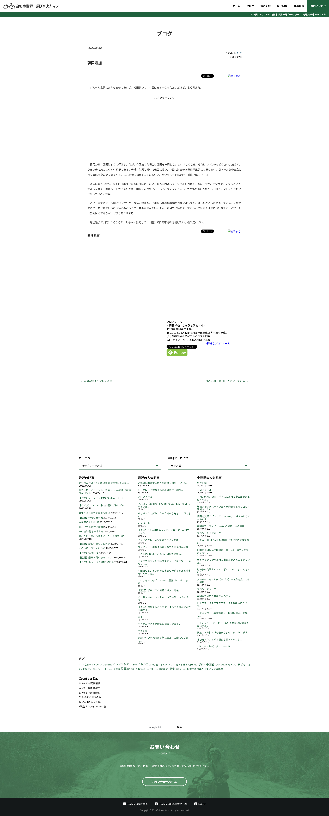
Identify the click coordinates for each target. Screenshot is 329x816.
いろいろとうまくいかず (92, 548)
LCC (189, 668)
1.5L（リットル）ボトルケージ (213, 646)
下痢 (194, 669)
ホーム (236, 6)
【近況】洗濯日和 (88, 553)
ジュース (91, 669)
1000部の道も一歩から (91, 531)
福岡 (177, 669)
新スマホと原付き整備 (91, 527)
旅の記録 (265, 6)
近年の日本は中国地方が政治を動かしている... (162, 482)
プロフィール (145, 496)
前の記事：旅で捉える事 (98, 380)
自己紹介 (282, 6)
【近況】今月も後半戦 (91, 517)
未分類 (238, 52)
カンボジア (200, 664)
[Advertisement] (135, 128)
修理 (180, 665)
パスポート (144, 523)
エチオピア (99, 669)
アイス (99, 664)
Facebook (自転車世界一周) (173, 803)
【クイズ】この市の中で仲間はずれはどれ (101, 505)
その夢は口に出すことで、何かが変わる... (160, 554)
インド (81, 665)
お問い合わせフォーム (164, 781)
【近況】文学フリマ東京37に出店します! (101, 498)
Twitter (202, 803)
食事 (117, 669)
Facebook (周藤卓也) (137, 803)
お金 (147, 669)
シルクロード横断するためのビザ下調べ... (160, 490)
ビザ (167, 669)
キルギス (183, 669)
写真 (123, 669)
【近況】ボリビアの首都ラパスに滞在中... (160, 590)
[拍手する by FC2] (234, 76)
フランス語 (215, 668)
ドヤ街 (81, 669)
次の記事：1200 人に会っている (225, 380)
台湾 (135, 665)
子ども (242, 664)
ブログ (250, 6)
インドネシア (121, 664)
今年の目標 (202, 669)
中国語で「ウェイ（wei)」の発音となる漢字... (221, 526)
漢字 (89, 665)
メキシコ (143, 664)
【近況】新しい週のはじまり (94, 543)
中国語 (210, 664)
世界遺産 (189, 665)
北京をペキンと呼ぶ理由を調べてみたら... (219, 639)
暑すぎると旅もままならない (94, 513)
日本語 (162, 669)
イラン (234, 664)
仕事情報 (299, 6)
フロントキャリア (206, 589)
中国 (248, 665)
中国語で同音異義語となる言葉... (214, 596)
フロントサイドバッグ (209, 533)
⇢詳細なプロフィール (217, 343)
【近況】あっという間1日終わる (96, 562)
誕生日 (130, 669)
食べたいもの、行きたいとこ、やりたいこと (103, 536)
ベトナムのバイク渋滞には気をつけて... (159, 623)
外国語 (139, 669)
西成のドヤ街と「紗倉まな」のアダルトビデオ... (223, 632)
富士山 (141, 617)
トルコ (109, 668)
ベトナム (153, 669)
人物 (156, 665)
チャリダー (171, 665)
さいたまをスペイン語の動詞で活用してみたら (104, 482)
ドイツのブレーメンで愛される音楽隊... (159, 540)
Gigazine (107, 664)
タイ (94, 664)
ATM (151, 665)
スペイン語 (220, 665)
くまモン (163, 664)
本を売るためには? (89, 522)
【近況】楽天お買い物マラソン (95, 557)
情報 (172, 668)
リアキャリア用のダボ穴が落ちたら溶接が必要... (164, 547)
